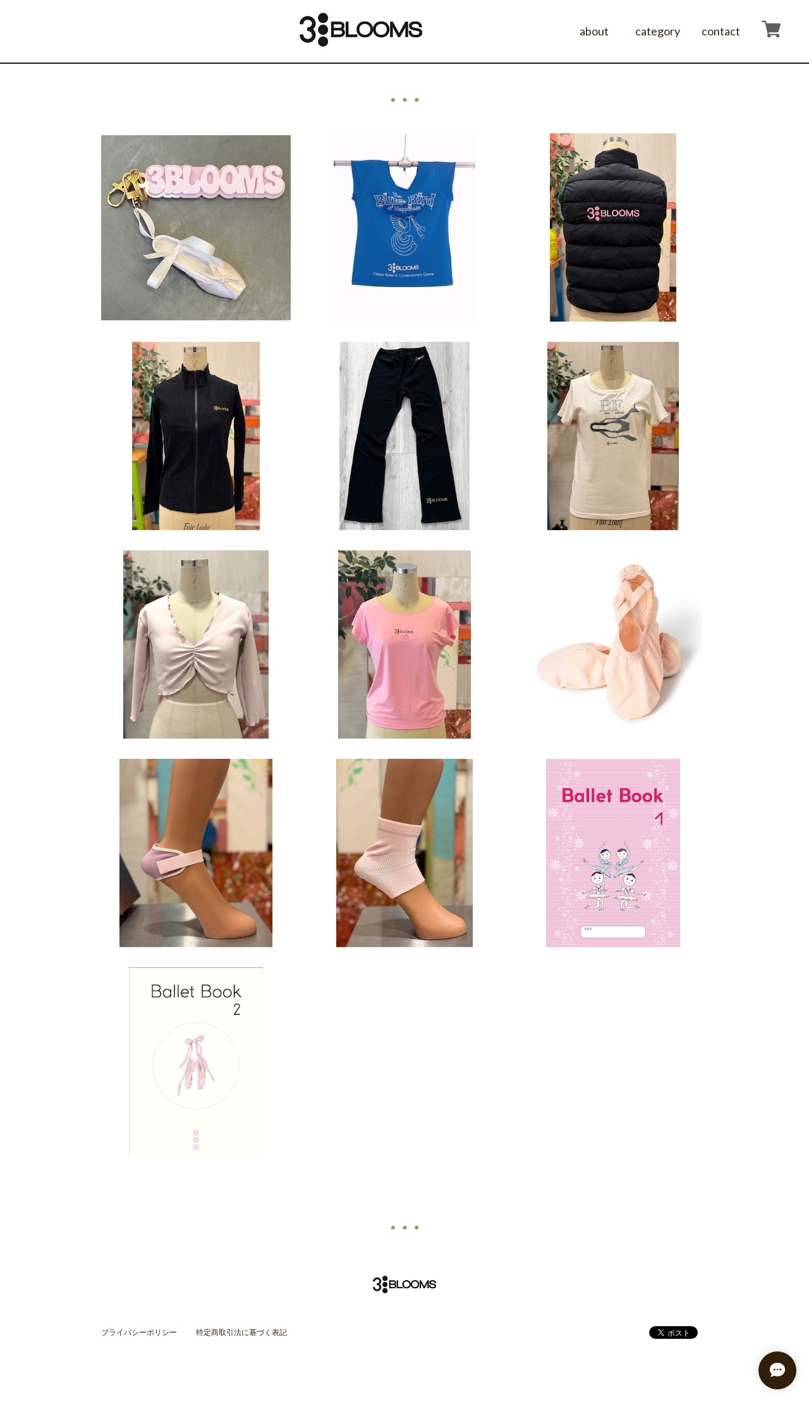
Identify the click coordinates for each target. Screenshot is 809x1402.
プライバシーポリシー (139, 1332)
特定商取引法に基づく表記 (241, 1332)
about (594, 31)
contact (721, 31)
